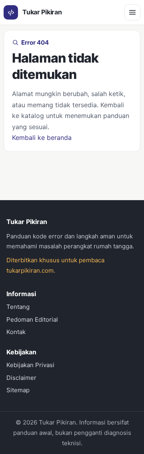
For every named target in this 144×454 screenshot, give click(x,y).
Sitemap (18, 390)
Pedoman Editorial (32, 319)
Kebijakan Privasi (30, 365)
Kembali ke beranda (42, 138)
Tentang (18, 307)
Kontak (16, 332)
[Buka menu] (132, 12)
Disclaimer (21, 377)
